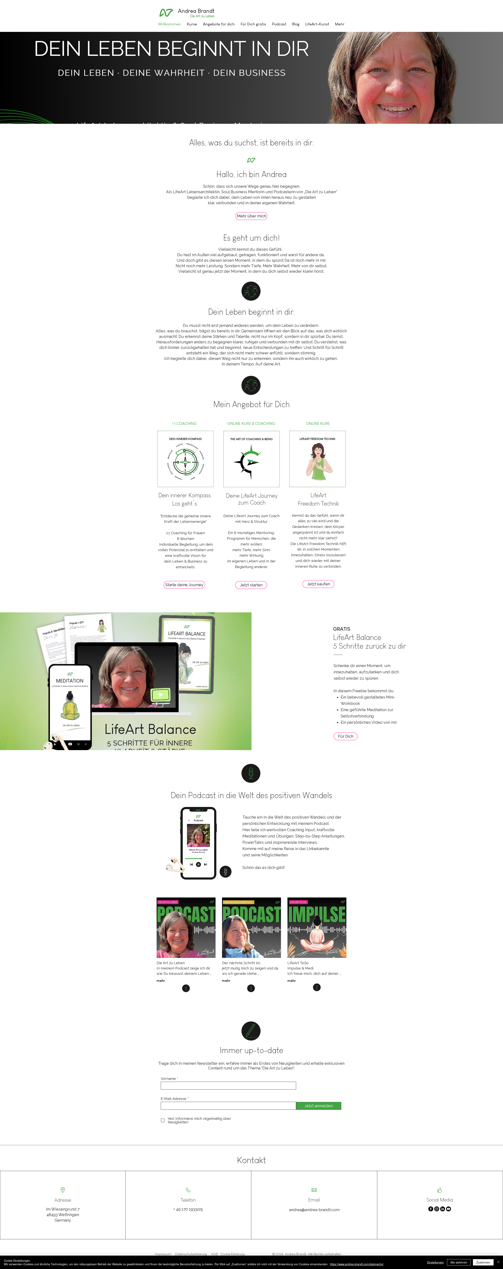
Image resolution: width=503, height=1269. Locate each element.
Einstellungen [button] (435, 1262)
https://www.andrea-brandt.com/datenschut (356, 1264)
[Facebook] (430, 1208)
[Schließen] (498, 1262)
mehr (161, 981)
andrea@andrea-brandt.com (314, 1209)
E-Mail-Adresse (173, 1099)
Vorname (168, 1078)
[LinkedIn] (442, 1208)
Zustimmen (483, 1262)
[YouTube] (448, 1208)
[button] (219, 24)
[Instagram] (436, 1208)
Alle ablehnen (458, 1262)
